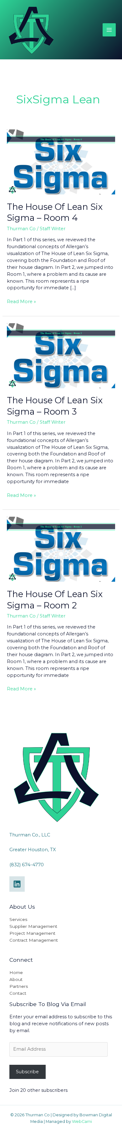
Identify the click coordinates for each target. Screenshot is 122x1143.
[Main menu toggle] (109, 29)
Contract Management (33, 940)
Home (16, 972)
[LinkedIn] (17, 884)
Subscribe (27, 1072)
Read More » (21, 301)
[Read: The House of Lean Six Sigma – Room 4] (61, 161)
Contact (17, 993)
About (16, 979)
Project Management (32, 933)
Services (18, 919)
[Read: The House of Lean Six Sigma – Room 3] (61, 355)
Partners (18, 986)
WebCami (82, 1121)
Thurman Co (21, 228)
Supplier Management (33, 926)
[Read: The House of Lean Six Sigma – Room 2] (61, 549)
